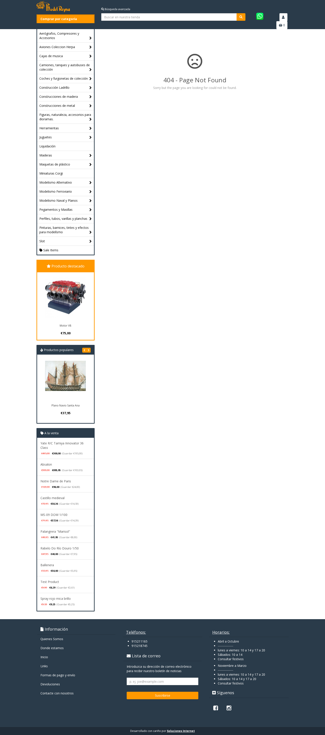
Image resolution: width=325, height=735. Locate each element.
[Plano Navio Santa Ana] (65, 381)
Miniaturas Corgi (51, 173)
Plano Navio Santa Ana (66, 405)
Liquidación (47, 146)
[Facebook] (215, 707)
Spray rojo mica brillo (55, 598)
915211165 (139, 641)
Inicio (44, 657)
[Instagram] (228, 707)
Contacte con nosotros (57, 693)
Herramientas (49, 128)
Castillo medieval (52, 498)
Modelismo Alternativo (55, 182)
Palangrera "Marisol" (55, 531)
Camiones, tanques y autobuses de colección (64, 67)
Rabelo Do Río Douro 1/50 (59, 548)
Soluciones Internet (181, 731)
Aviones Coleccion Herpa (57, 47)
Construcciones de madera (58, 96)
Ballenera (47, 565)
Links (44, 666)
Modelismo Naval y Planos (58, 200)
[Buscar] (241, 17)
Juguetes (45, 137)
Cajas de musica (51, 56)
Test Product (49, 582)
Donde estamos (52, 648)
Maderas (45, 155)
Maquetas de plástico (54, 164)
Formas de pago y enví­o (57, 675)
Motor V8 (65, 325)
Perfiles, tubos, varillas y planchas (63, 218)
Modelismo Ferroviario (55, 191)
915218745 (139, 646)
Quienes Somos (51, 639)
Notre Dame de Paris (55, 481)
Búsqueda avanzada (117, 9)
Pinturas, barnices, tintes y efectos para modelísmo (64, 230)
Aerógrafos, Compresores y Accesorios (59, 35)
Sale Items (50, 250)
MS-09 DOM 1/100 (53, 515)
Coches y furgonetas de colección (63, 78)
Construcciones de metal (57, 105)
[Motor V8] (65, 297)
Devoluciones (50, 684)
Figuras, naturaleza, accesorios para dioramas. (65, 117)
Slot (42, 241)
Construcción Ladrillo (54, 87)
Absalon (46, 464)
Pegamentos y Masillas (56, 209)
